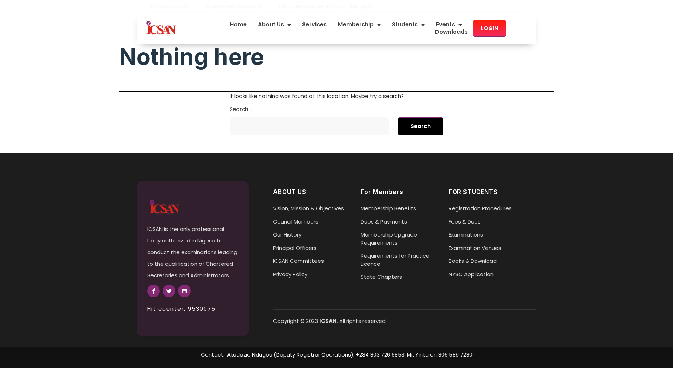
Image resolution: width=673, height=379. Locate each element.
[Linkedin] (533, 6)
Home (238, 24)
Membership (356, 24)
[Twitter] (521, 6)
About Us (271, 24)
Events (445, 24)
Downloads (451, 32)
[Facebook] (509, 6)
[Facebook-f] (153, 291)
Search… (241, 109)
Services (314, 24)
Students (405, 24)
